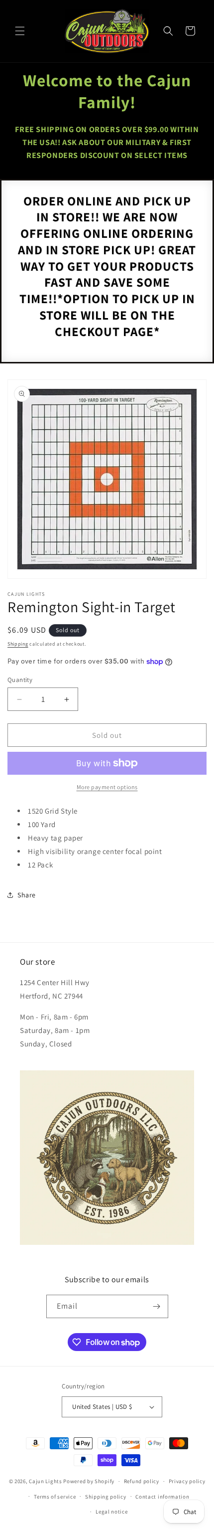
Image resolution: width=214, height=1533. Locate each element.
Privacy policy (187, 1481)
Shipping (17, 644)
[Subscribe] (157, 1306)
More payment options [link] (107, 787)
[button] (20, 31)
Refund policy (141, 1481)
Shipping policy (105, 1496)
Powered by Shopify (88, 1481)
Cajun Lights (45, 1481)
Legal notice (111, 1511)
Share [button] (26, 894)
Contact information (162, 1496)
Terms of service (55, 1496)
